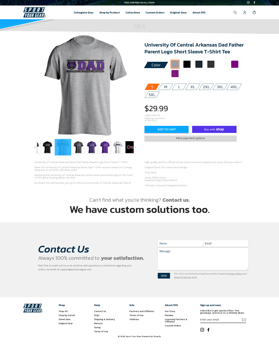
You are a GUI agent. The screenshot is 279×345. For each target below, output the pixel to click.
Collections (132, 12)
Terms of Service (182, 277)
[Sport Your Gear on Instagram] (248, 2)
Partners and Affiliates (141, 311)
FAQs (97, 315)
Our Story (170, 311)
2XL (206, 87)
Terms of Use (101, 331)
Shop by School (67, 315)
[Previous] (35, 147)
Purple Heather (175, 73)
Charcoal (198, 64)
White (222, 64)
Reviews (169, 315)
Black (187, 64)
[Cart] (254, 12)
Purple (234, 64)
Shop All (63, 311)
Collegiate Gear (84, 12)
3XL (220, 87)
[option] (139, 3)
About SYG (198, 12)
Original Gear (178, 12)
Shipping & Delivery (104, 319)
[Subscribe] (244, 320)
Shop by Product (109, 12)
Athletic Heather (175, 64)
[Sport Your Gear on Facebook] (254, 2)
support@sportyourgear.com (75, 269)
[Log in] (245, 12)
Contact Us (100, 311)
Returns (98, 323)
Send (164, 276)
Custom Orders (155, 12)
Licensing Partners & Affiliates (176, 320)
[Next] (135, 147)
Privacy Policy (235, 273)
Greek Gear (65, 319)
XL (193, 87)
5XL (152, 95)
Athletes (134, 319)
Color (156, 65)
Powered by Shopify (151, 336)
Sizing (97, 327)
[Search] (235, 12)
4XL (234, 87)
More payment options (190, 138)
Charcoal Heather (210, 64)
